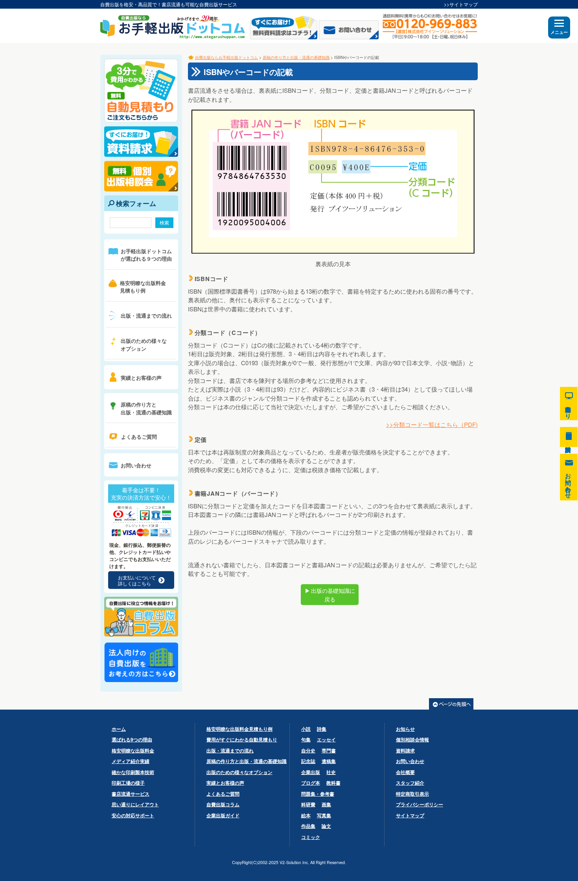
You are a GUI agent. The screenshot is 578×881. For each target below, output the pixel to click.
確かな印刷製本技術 (133, 772)
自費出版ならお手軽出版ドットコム (226, 57)
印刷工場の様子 (128, 782)
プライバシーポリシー (419, 804)
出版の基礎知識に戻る (330, 595)
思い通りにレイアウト (135, 804)
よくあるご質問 (222, 793)
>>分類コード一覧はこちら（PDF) (432, 424)
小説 (306, 728)
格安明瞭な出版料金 (133, 750)
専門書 (329, 750)
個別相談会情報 (412, 739)
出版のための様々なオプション (239, 772)
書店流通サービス (130, 793)
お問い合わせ (410, 761)
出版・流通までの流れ (230, 750)
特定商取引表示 (412, 793)
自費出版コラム (222, 804)
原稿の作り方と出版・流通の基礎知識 (296, 57)
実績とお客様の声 (225, 782)
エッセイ (326, 739)
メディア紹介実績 (130, 761)
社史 (331, 772)
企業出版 (310, 772)
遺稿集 (329, 761)
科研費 (308, 804)
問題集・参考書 (317, 793)
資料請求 (405, 750)
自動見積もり (568, 404)
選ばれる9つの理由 (132, 739)
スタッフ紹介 (410, 782)
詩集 (321, 728)
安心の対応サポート (133, 815)
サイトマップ (410, 815)
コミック (310, 837)
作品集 (308, 826)
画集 (326, 804)
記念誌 (308, 761)
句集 (306, 739)
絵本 (306, 815)
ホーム (119, 728)
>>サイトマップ (461, 4)
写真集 (324, 815)
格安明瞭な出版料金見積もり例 (239, 728)
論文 (326, 826)
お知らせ (405, 728)
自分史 (308, 750)
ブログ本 (310, 782)
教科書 (333, 782)
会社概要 (405, 772)
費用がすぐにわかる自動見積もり (241, 739)
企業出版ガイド (222, 815)
